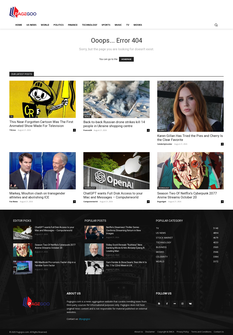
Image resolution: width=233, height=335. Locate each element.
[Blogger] (159, 304)
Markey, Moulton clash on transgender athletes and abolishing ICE (37, 195)
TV (11, 116)
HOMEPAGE (126, 59)
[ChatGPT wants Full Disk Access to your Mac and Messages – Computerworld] (116, 170)
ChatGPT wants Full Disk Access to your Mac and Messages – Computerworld (113, 195)
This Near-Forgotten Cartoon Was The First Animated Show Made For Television (41, 124)
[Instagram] (182, 304)
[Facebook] (167, 304)
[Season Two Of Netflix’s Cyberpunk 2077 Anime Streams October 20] (190, 170)
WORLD (87, 117)
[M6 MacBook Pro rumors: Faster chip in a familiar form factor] (22, 267)
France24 (87, 130)
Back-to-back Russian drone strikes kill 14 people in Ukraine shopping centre (114, 124)
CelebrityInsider (164, 144)
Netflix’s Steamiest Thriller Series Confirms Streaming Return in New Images (123, 230)
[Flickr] (175, 304)
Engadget (161, 201)
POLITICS (13, 188)
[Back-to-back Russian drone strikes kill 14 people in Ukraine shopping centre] (116, 99)
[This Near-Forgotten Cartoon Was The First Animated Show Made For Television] (42, 99)
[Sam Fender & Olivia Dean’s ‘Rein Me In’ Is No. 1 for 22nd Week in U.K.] (94, 267)
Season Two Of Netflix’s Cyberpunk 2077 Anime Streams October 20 (187, 195)
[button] (216, 25)
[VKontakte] (190, 304)
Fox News (13, 201)
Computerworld (90, 201)
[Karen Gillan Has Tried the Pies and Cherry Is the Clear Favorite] (190, 106)
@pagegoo (84, 318)
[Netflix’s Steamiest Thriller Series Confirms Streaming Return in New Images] (94, 232)
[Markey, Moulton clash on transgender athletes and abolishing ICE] (42, 170)
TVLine (12, 130)
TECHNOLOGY (89, 188)
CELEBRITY (162, 130)
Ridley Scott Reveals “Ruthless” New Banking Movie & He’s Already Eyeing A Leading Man (125, 248)
